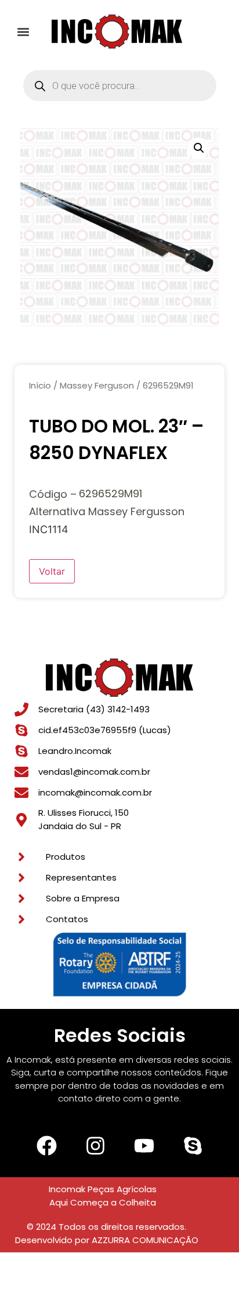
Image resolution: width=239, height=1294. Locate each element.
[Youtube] (144, 1145)
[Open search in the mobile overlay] (119, 85)
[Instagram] (95, 1145)
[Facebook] (46, 1145)
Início (40, 385)
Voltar (52, 571)
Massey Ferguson (97, 385)
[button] (23, 31)
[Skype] (192, 1145)
